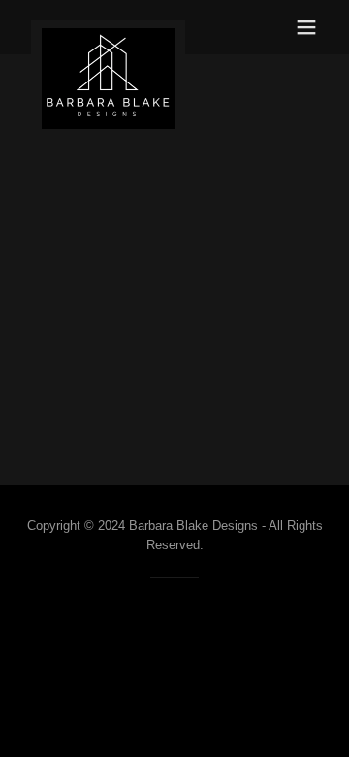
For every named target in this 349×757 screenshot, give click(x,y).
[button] (306, 27)
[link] (108, 27)
